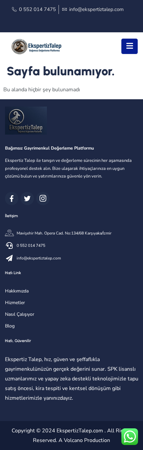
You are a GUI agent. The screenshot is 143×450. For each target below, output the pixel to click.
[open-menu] (129, 46)
